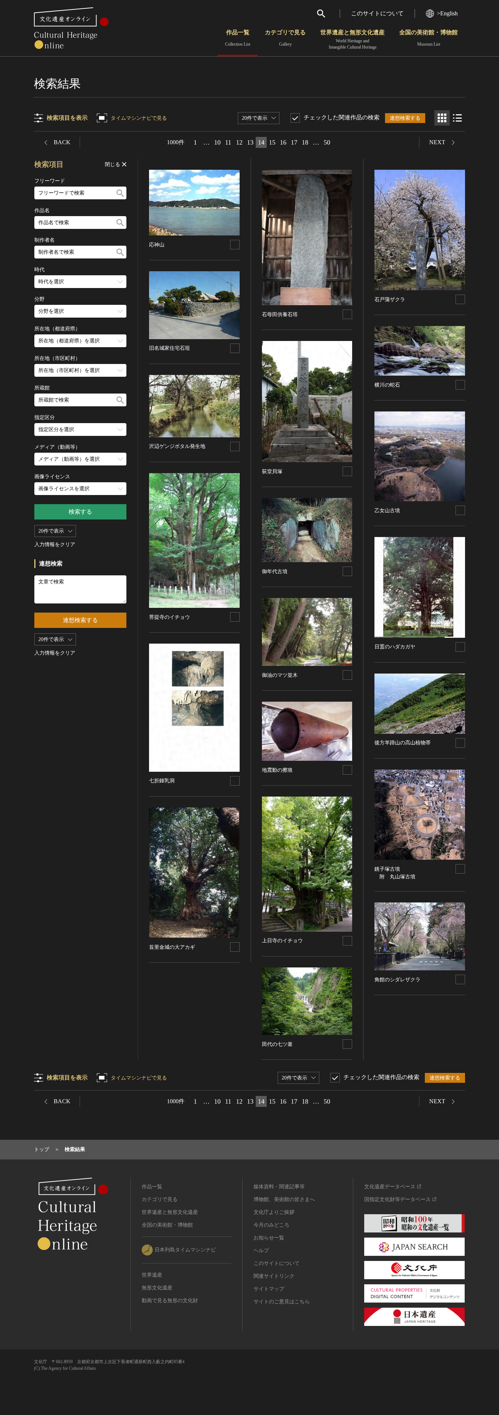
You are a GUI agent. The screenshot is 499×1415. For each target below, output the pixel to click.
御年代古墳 (274, 571)
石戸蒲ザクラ (389, 299)
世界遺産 (152, 1275)
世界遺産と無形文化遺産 (352, 39)
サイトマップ (269, 1289)
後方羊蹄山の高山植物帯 (402, 742)
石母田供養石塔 (280, 314)
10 (217, 142)
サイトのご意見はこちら (282, 1301)
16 (283, 142)
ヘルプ (261, 1250)
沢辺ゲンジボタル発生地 (177, 446)
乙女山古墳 (387, 510)
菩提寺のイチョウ (169, 617)
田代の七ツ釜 (277, 1044)
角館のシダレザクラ (397, 979)
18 (305, 142)
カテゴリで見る (285, 38)
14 (261, 142)
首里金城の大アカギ (172, 947)
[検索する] (120, 193)
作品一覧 (237, 38)
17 (294, 142)
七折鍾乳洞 (162, 780)
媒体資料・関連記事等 (279, 1186)
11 (228, 142)
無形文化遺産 (157, 1288)
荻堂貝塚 (272, 471)
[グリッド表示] (442, 118)
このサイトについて (377, 13)
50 (327, 142)
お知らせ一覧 (269, 1237)
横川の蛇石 (387, 385)
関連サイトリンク (274, 1276)
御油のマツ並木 (280, 675)
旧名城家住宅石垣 (169, 348)
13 (250, 142)
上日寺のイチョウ (282, 940)
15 (272, 142)
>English (447, 13)
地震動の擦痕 (277, 770)
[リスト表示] (457, 118)
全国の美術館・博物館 (428, 38)
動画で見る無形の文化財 (170, 1300)
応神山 (156, 245)
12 (239, 142)
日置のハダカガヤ (394, 646)
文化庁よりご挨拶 (274, 1212)
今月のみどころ (271, 1225)
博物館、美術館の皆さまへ (284, 1199)
